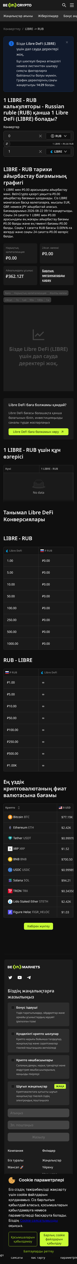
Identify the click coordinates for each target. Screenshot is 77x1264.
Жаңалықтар (51, 1160)
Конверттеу (12, 29)
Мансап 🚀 (16, 1167)
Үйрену (47, 1167)
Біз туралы (16, 1160)
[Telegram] (29, 978)
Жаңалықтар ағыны (18, 16)
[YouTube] (19, 978)
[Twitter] (10, 978)
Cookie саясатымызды (39, 1220)
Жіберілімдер (48, 16)
